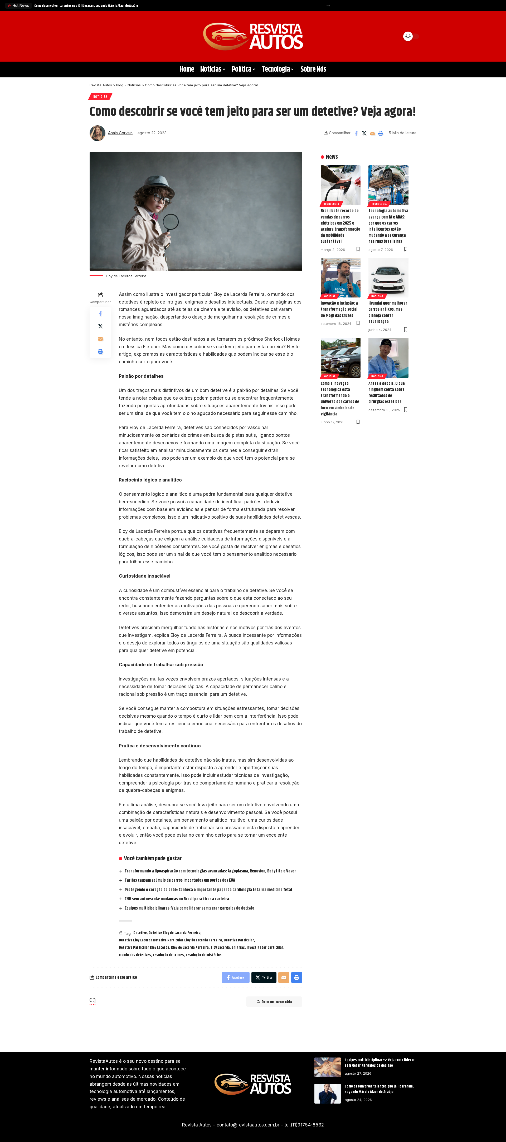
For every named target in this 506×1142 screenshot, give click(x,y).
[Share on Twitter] (364, 133)
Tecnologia (331, 204)
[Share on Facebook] (356, 133)
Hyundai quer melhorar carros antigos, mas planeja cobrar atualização (387, 312)
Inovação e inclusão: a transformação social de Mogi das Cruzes (339, 309)
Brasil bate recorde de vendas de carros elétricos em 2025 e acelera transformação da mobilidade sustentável (340, 226)
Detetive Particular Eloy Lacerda (144, 948)
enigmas (238, 948)
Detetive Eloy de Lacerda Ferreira (175, 933)
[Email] (372, 133)
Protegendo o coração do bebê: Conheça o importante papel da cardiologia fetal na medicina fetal (208, 890)
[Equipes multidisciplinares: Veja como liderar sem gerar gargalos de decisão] (327, 1067)
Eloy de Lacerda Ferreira (190, 948)
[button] (328, 5)
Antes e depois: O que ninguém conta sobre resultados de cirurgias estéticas (386, 392)
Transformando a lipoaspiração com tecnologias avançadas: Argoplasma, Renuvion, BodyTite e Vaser (210, 871)
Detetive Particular (239, 940)
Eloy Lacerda (220, 948)
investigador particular (265, 948)
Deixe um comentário (277, 1001)
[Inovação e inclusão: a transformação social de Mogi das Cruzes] (341, 278)
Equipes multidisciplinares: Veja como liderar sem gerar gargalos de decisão (189, 908)
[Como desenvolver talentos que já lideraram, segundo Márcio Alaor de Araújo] (327, 1094)
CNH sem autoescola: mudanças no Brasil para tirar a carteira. (177, 899)
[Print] (380, 133)
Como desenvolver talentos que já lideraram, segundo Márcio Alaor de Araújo (86, 5)
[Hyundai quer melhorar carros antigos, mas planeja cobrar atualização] (388, 278)
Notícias (100, 96)
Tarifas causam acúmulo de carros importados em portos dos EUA (180, 880)
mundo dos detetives (135, 955)
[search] (96, 36)
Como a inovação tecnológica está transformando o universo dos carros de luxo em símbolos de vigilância (340, 399)
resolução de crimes (168, 955)
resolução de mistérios (204, 955)
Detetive (140, 933)
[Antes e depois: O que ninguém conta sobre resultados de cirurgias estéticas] (388, 358)
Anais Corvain (120, 133)
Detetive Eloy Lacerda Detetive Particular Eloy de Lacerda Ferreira (170, 940)
